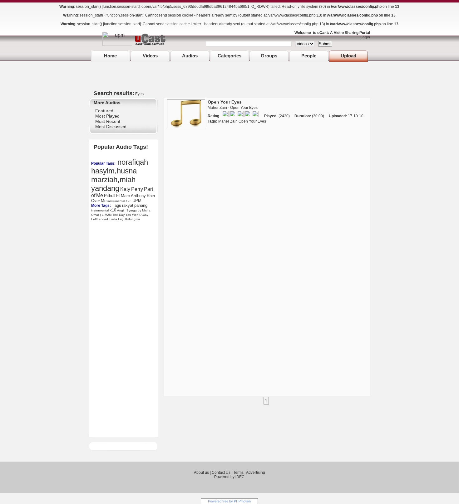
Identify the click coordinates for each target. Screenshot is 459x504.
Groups (269, 55)
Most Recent (107, 121)
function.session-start (121, 6)
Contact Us (221, 472)
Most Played (107, 116)
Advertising (255, 472)
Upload (348, 55)
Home (110, 55)
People (308, 55)
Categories (229, 55)
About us (201, 472)
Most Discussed (110, 126)
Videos (150, 55)
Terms (238, 472)
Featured (104, 110)
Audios (190, 55)
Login (364, 37)
